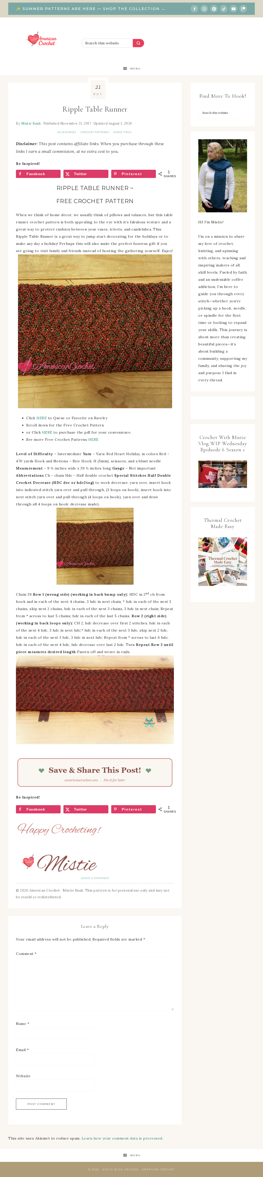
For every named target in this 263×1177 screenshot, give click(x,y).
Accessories (66, 132)
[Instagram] (204, 9)
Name (22, 1023)
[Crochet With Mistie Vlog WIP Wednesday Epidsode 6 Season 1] (222, 474)
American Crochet (43, 40)
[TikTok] (224, 9)
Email (22, 1050)
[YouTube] (233, 9)
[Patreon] (243, 9)
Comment (26, 953)
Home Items (122, 132)
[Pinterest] (214, 9)
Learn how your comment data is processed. (122, 1138)
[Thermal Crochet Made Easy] (222, 562)
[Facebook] (194, 9)
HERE (41, 418)
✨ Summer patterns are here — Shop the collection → (90, 8)
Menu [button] (135, 68)
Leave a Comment (95, 878)
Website (23, 1076)
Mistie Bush (31, 123)
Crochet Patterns (94, 132)
